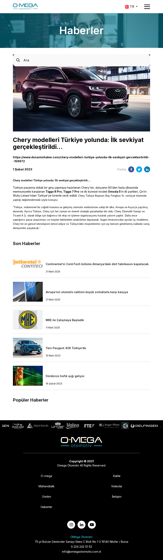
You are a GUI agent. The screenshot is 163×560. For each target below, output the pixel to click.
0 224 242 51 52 (81, 546)
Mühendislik (46, 486)
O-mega (46, 476)
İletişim (116, 496)
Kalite (116, 476)
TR (132, 7)
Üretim (46, 496)
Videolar (116, 486)
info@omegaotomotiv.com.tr (81, 551)
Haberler (46, 507)
